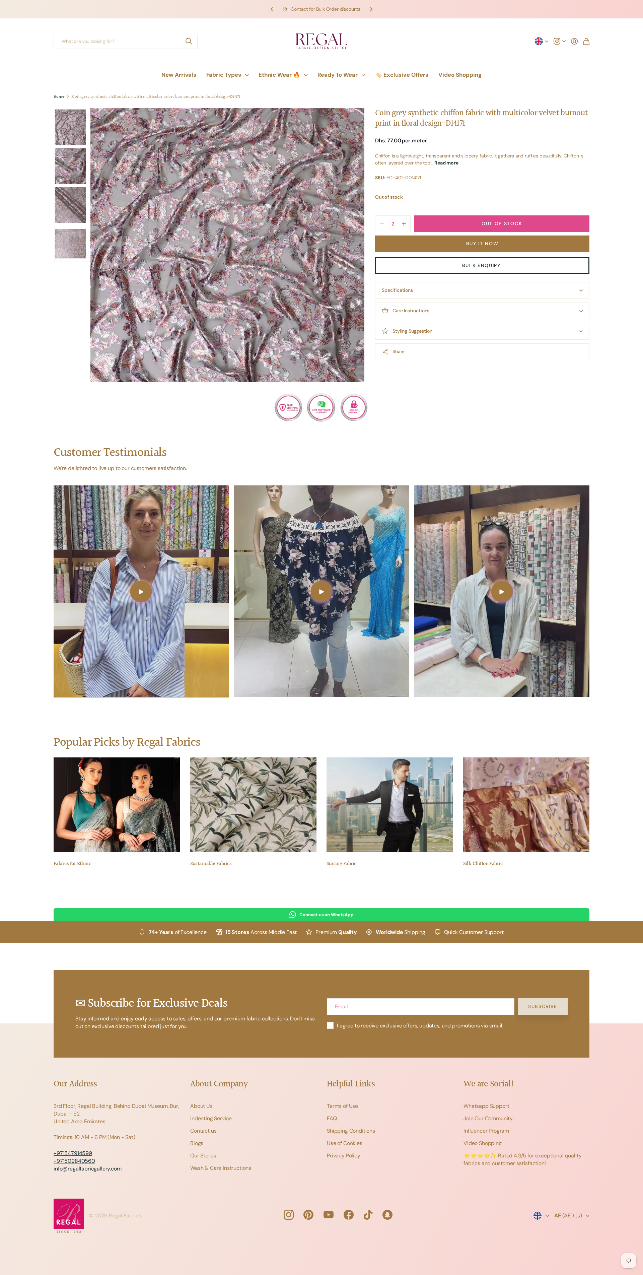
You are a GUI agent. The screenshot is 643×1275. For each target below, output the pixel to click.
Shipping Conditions (351, 1130)
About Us (201, 1106)
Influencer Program (486, 1130)
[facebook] (349, 1215)
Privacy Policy (343, 1155)
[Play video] (141, 591)
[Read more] (560, 41)
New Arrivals (178, 74)
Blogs (196, 1143)
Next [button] (371, 9)
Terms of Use (342, 1106)
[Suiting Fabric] (390, 804)
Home (59, 97)
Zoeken (189, 41)
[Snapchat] (387, 1215)
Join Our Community (488, 1118)
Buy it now (482, 244)
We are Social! (488, 1084)
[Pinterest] (308, 1215)
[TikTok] (368, 1215)
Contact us (203, 1130)
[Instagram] (288, 1215)
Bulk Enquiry (482, 265)
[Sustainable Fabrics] (253, 804)
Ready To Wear (337, 74)
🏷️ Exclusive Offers (401, 74)
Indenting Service (211, 1118)
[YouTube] (329, 1215)
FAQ (332, 1118)
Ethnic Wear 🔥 (279, 74)
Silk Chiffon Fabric (483, 864)
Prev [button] (272, 9)
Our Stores (203, 1155)
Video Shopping (460, 74)
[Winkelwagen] (586, 41)
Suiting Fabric (341, 864)
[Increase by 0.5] (404, 223)
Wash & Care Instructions (220, 1167)
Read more (446, 163)
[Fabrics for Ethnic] (117, 804)
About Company (218, 1084)
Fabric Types (223, 74)
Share (398, 351)
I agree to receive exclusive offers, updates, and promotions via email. (420, 1025)
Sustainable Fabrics (211, 864)
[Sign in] (574, 41)
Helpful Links (351, 1084)
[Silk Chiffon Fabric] (526, 804)
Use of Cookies (344, 1143)
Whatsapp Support (486, 1106)
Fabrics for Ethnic (72, 864)
